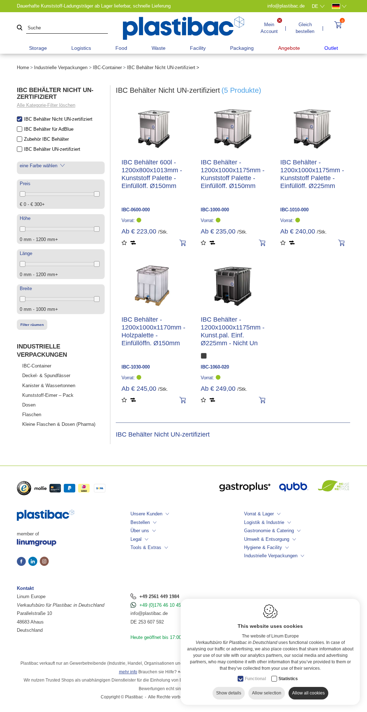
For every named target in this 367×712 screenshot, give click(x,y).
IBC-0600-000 (135, 209)
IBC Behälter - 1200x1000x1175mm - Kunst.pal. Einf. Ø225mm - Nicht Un (232, 331)
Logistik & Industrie (264, 522)
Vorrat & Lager (259, 513)
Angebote (289, 48)
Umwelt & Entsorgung (266, 539)
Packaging (242, 48)
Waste (159, 48)
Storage (38, 48)
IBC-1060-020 (215, 367)
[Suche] (20, 28)
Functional (255, 678)
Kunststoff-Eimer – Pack (47, 395)
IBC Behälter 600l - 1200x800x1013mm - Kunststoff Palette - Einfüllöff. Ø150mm (151, 174)
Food (121, 48)
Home (23, 67)
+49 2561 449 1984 (159, 596)
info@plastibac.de (149, 613)
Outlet (331, 48)
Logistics (81, 48)
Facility (198, 48)
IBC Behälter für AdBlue (48, 129)
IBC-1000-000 (215, 209)
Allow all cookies (308, 693)
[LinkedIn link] (34, 562)
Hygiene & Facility (263, 547)
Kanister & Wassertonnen (48, 385)
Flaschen (31, 414)
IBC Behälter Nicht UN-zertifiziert (58, 119)
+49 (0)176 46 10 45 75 (163, 605)
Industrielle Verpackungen (60, 67)
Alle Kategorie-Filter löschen (46, 105)
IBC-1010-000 (294, 209)
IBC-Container (107, 67)
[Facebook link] (22, 562)
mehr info (128, 671)
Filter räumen (32, 325)
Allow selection (266, 693)
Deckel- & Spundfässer (46, 375)
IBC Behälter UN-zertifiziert (52, 149)
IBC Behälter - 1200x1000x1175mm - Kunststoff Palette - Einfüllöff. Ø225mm (312, 174)
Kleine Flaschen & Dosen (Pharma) (58, 424)
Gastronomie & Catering (269, 530)
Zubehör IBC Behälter (46, 139)
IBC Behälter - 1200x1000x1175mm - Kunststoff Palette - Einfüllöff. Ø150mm (232, 174)
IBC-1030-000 (135, 367)
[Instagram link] (44, 562)
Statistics (288, 678)
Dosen (28, 405)
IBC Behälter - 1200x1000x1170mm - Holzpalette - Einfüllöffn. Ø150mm (153, 331)
